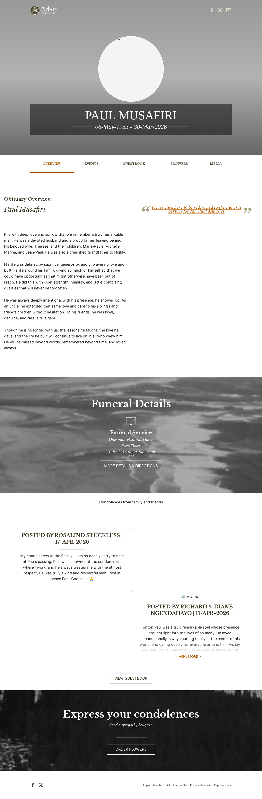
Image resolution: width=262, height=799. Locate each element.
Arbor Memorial (161, 785)
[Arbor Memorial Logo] (43, 10)
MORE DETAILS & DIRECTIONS (131, 466)
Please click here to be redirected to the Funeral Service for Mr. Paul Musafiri (197, 209)
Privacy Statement (200, 785)
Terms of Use (180, 785)
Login (146, 785)
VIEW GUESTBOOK (131, 678)
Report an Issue (223, 785)
